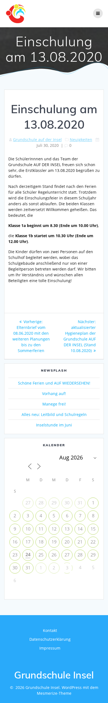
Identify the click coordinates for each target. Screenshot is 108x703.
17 (27, 542)
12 (54, 529)
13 (67, 529)
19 (54, 542)
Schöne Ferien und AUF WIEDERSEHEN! (54, 383)
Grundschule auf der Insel (37, 139)
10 (27, 529)
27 (27, 503)
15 (93, 529)
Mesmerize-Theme (54, 693)
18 (40, 542)
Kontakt (50, 630)
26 (54, 555)
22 (93, 542)
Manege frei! (54, 404)
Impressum (49, 648)
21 (80, 542)
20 (67, 542)
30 (67, 503)
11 (40, 529)
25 (40, 555)
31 (80, 503)
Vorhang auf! (54, 393)
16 (14, 542)
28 (40, 503)
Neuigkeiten (81, 139)
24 (27, 554)
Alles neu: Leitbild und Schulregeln (54, 414)
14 (80, 529)
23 (14, 555)
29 (54, 503)
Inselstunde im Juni (54, 425)
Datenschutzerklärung (50, 639)
